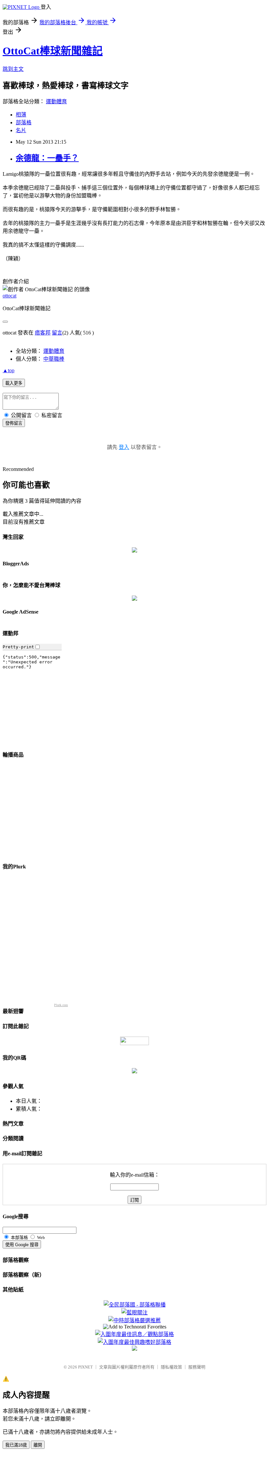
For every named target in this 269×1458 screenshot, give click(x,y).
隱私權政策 (171, 1367)
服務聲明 (196, 1367)
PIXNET (85, 1367)
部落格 (23, 122)
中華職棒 (53, 359)
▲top (8, 370)
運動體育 (56, 101)
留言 (57, 332)
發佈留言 (13, 423)
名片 (21, 130)
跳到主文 (13, 69)
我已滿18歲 (16, 1445)
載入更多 (13, 383)
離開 (37, 1445)
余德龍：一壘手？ (47, 158)
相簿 (21, 114)
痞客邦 (43, 332)
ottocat (9, 295)
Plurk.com (61, 1005)
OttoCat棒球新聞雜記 (53, 51)
